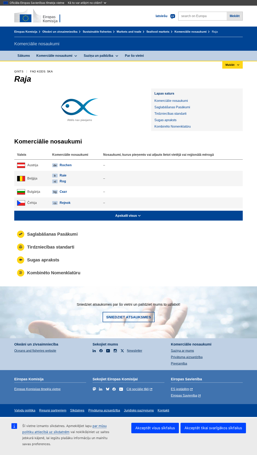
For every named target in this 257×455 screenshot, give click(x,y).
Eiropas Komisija (25, 31)
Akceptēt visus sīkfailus (155, 428)
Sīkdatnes (77, 410)
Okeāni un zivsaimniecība (60, 31)
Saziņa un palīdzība (98, 55)
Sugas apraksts (165, 120)
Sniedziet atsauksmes (128, 317)
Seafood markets (157, 31)
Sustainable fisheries (97, 31)
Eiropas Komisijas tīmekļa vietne (37, 389)
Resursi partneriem (52, 410)
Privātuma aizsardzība (187, 357)
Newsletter (134, 350)
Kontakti (163, 410)
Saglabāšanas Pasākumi (172, 107)
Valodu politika (24, 410)
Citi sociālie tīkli (137, 389)
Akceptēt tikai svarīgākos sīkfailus (213, 428)
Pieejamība (179, 363)
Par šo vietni (134, 55)
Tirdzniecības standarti (170, 113)
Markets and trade (129, 31)
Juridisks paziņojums (139, 410)
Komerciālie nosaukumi (190, 31)
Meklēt (235, 16)
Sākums (23, 55)
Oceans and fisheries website (35, 350)
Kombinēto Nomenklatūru (172, 126)
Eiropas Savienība (184, 395)
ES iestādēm (180, 389)
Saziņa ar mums (182, 350)
